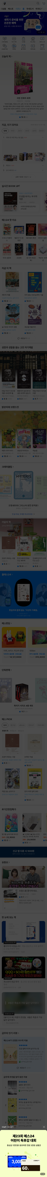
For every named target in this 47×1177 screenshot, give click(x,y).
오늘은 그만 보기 (7, 1127)
